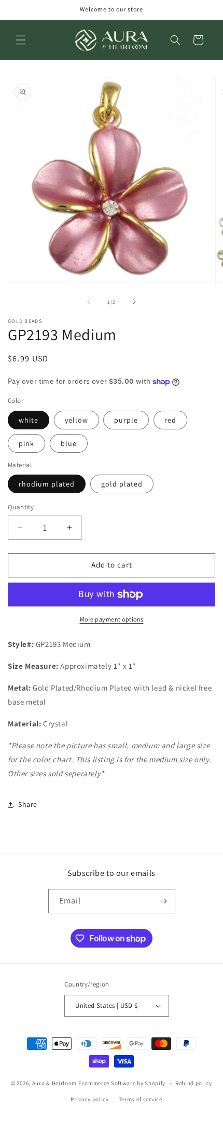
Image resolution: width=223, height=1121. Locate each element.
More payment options (112, 619)
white (28, 420)
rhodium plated (47, 484)
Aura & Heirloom (54, 1083)
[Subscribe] (163, 901)
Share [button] (27, 804)
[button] (20, 40)
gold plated (122, 484)
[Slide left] (88, 301)
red (170, 420)
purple (126, 420)
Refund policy (193, 1083)
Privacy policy (90, 1099)
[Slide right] (134, 301)
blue (69, 443)
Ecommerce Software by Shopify (121, 1083)
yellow (76, 420)
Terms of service (140, 1099)
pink (26, 443)
